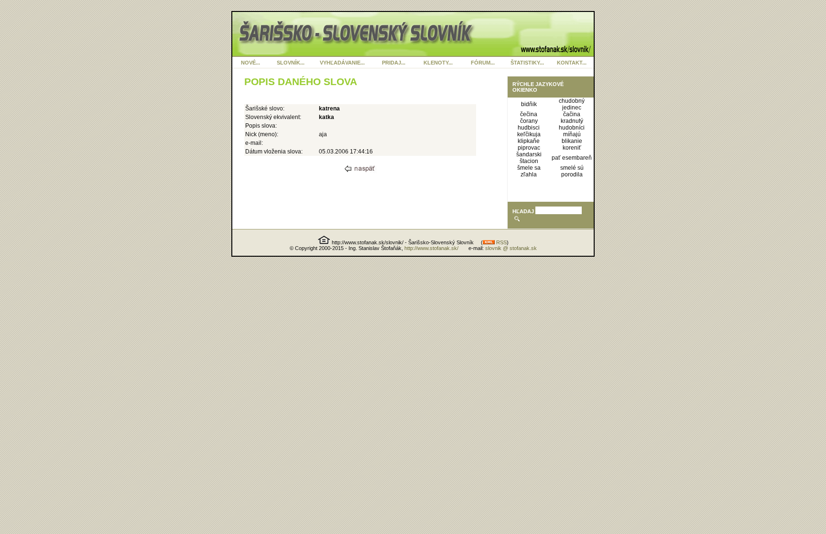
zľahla (529, 174)
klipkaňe (529, 141)
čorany (529, 121)
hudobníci (572, 127)
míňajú (572, 134)
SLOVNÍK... (290, 62)
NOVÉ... (250, 62)
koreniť (572, 147)
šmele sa (529, 167)
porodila (572, 174)
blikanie (572, 141)
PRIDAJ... (393, 62)
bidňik (529, 104)
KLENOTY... (438, 62)
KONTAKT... (572, 62)
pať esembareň (572, 157)
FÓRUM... (483, 62)
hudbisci (529, 127)
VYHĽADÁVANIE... (342, 62)
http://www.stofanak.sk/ (431, 248)
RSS (501, 242)
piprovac (529, 147)
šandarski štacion (529, 157)
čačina (571, 114)
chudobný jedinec (572, 104)
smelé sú (572, 167)
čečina (528, 114)
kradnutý (572, 121)
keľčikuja (529, 134)
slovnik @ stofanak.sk (511, 248)
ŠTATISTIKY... (527, 62)
